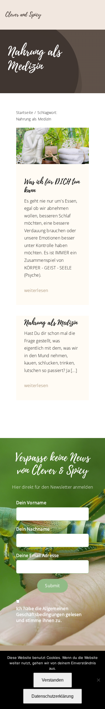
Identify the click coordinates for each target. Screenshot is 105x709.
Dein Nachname (33, 529)
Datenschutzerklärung (53, 696)
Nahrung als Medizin (51, 322)
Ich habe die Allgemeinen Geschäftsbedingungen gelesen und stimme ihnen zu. (49, 614)
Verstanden (53, 680)
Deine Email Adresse (37, 555)
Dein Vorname (31, 503)
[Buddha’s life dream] (52, 130)
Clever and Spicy (23, 14)
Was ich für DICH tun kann (52, 186)
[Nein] (98, 680)
